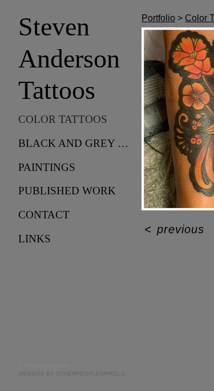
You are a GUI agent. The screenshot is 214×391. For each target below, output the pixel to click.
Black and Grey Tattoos (75, 143)
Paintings (46, 167)
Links (34, 239)
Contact (44, 215)
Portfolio (158, 18)
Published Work (67, 191)
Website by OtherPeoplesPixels (71, 373)
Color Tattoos (62, 119)
